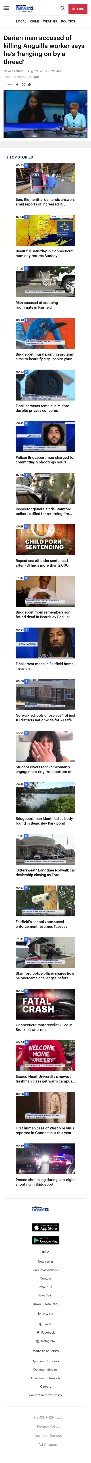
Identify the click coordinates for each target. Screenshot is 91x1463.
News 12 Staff (13, 71)
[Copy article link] (29, 84)
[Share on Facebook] (17, 84)
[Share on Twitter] (23, 84)
